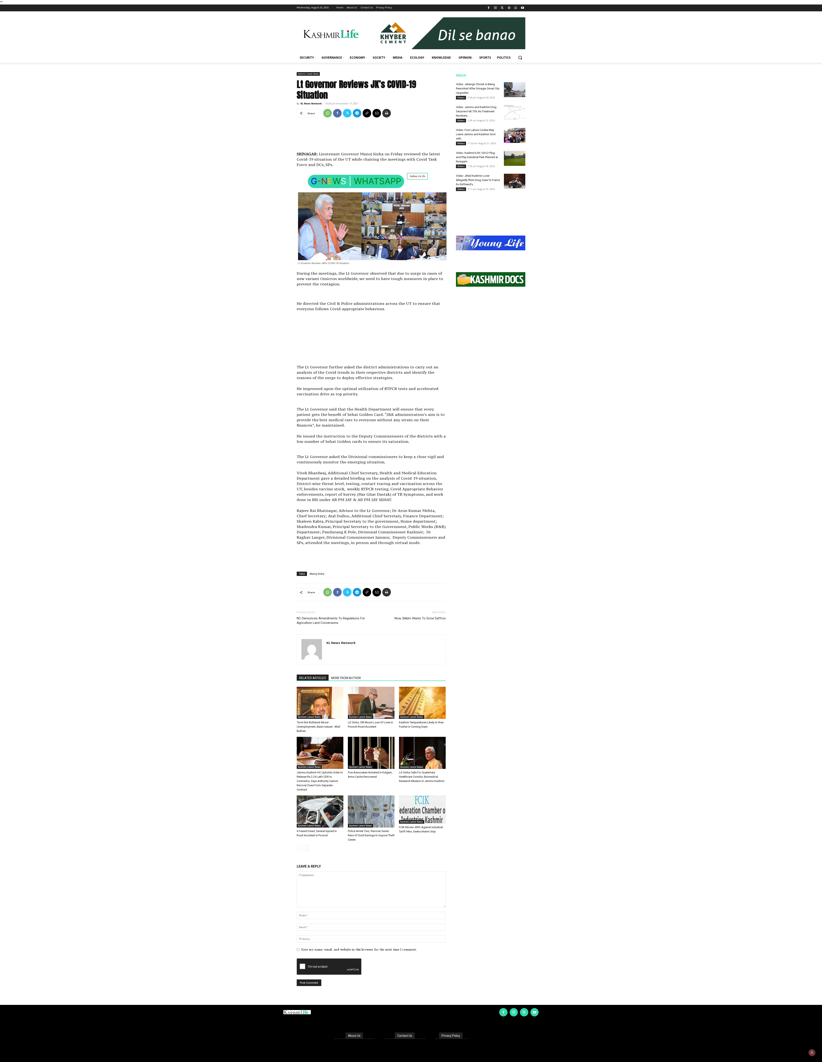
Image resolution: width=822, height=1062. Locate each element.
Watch (461, 75)
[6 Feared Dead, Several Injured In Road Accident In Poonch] (320, 811)
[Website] (509, 8)
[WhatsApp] (516, 8)
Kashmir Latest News (308, 73)
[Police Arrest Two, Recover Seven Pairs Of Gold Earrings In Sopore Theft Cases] (371, 811)
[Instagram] (495, 8)
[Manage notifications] (812, 1052)
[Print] (386, 113)
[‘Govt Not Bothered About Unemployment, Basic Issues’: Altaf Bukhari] (320, 703)
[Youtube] (522, 8)
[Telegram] (357, 113)
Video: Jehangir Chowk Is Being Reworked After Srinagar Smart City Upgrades (477, 88)
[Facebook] (488, 8)
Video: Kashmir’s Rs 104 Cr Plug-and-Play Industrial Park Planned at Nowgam (477, 157)
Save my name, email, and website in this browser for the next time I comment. (359, 949)
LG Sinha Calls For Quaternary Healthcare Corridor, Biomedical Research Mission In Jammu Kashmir (421, 777)
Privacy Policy (451, 1035)
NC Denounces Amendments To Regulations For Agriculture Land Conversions (331, 620)
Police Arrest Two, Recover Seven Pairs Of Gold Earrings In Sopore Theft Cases (371, 835)
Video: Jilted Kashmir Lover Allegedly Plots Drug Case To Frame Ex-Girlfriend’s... (478, 180)
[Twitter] (502, 8)
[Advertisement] (371, 136)
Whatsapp (377, 181)
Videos (461, 97)
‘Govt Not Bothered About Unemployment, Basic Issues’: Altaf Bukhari (318, 727)
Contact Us (404, 1035)
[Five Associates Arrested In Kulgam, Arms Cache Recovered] (371, 753)
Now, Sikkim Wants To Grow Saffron (420, 618)
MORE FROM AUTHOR (346, 678)
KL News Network (311, 103)
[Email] (376, 113)
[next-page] (306, 848)
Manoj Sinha (317, 573)
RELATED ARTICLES (312, 678)
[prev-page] (299, 848)
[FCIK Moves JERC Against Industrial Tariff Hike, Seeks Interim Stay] (422, 809)
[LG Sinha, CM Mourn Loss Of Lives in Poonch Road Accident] (371, 703)
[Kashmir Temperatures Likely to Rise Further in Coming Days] (422, 703)
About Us (354, 1035)
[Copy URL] (367, 113)
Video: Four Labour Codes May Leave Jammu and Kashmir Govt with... (476, 134)
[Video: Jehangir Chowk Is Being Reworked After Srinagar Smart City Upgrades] (514, 89)
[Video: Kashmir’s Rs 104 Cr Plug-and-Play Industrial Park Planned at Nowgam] (514, 158)
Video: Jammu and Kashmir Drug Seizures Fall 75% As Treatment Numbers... (476, 111)
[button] (520, 57)
